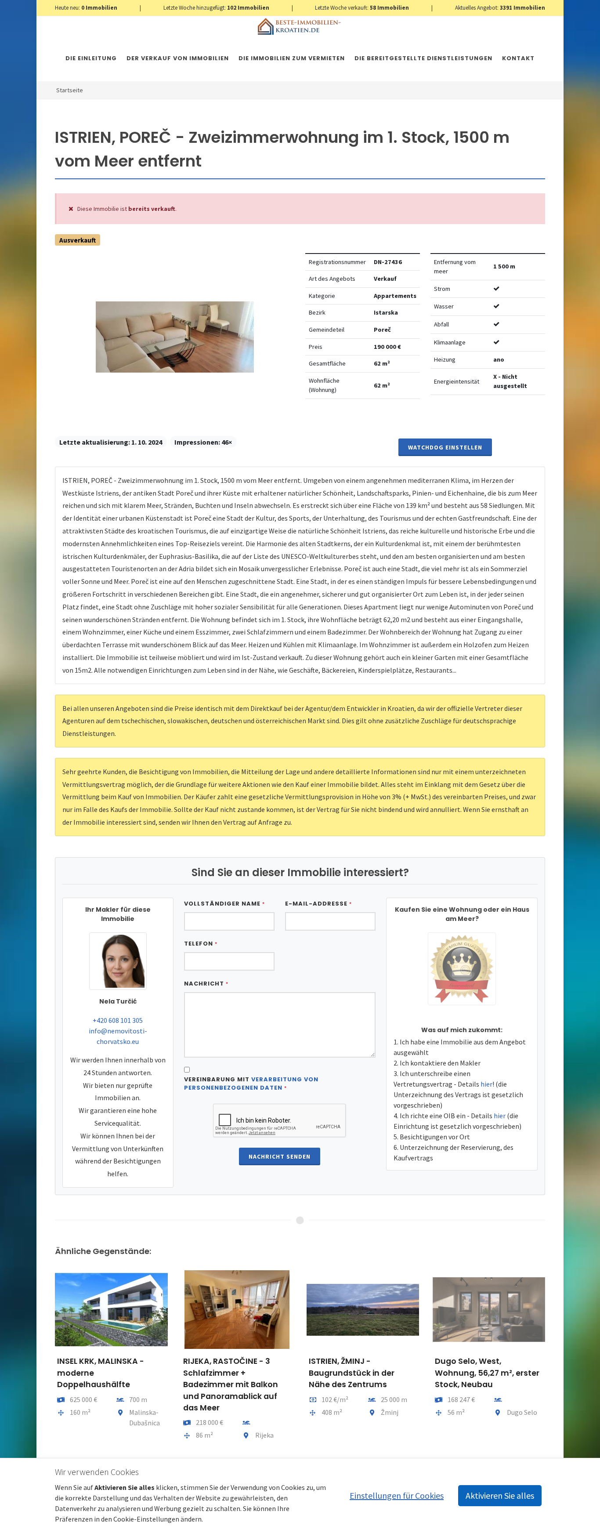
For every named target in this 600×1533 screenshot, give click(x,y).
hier (486, 1084)
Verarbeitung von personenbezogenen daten (251, 1083)
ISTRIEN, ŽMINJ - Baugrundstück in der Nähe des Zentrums (351, 1373)
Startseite (69, 90)
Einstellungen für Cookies (397, 1495)
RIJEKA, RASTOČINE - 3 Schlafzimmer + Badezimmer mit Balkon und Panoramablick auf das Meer (230, 1384)
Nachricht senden (280, 1156)
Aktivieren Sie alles (500, 1495)
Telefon (200, 943)
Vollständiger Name (224, 903)
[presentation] (47, 1360)
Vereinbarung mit (251, 1083)
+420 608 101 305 (118, 1020)
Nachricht (206, 983)
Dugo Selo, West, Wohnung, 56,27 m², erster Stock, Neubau (487, 1373)
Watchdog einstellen (445, 447)
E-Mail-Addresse (318, 903)
